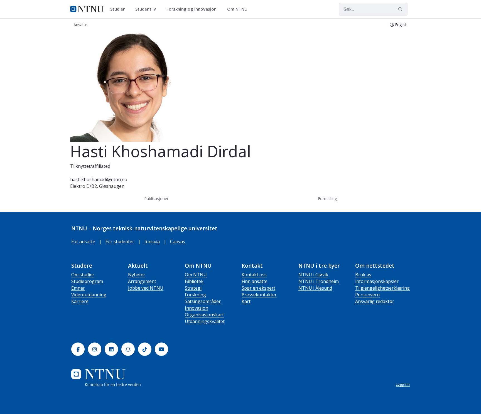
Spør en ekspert (258, 288)
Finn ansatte (255, 281)
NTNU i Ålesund (315, 288)
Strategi (193, 288)
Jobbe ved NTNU (145, 288)
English (401, 24)
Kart (246, 301)
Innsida (152, 241)
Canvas (177, 241)
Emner (78, 288)
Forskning (195, 295)
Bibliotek (194, 281)
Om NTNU (196, 275)
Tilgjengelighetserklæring (382, 288)
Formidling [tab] (327, 198)
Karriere (80, 301)
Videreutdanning (88, 295)
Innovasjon (196, 308)
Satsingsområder (203, 301)
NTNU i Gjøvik (313, 275)
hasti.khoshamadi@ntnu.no (98, 179)
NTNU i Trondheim (318, 281)
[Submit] (401, 9)
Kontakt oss (254, 275)
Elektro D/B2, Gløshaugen (97, 186)
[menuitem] (119, 9)
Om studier (82, 275)
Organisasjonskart (204, 315)
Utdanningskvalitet (205, 321)
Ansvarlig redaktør (374, 301)
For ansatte (83, 241)
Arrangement (142, 281)
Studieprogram (87, 281)
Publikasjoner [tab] (156, 198)
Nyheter (136, 275)
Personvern (367, 295)
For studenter (119, 241)
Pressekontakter (259, 295)
